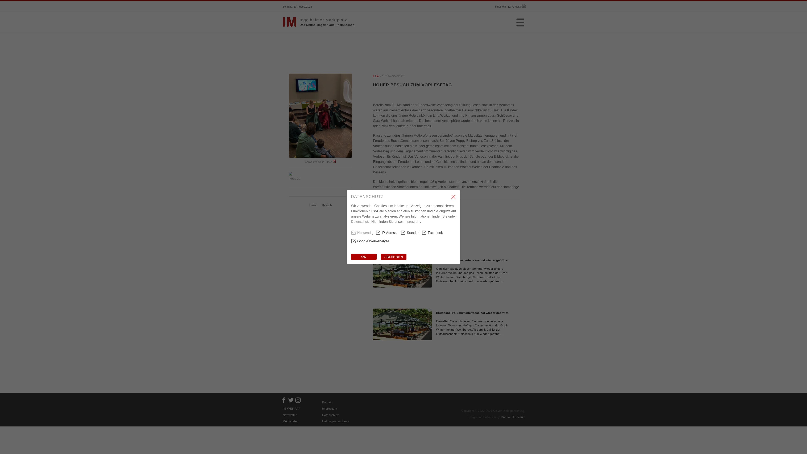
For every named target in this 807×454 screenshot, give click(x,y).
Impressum (412, 221)
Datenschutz (360, 221)
